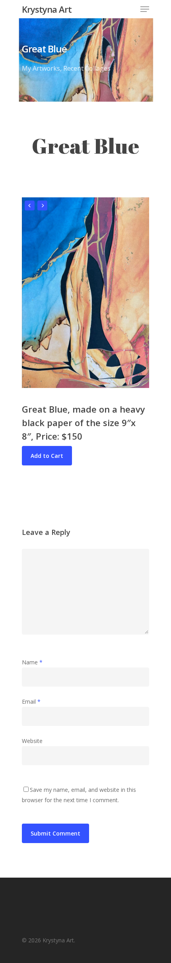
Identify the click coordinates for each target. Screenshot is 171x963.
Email (31, 701)
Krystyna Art (47, 9)
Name (32, 662)
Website (32, 741)
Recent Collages (87, 68)
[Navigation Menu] (144, 9)
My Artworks (41, 68)
